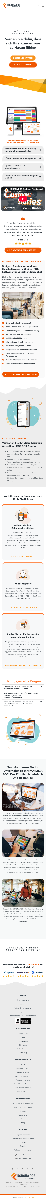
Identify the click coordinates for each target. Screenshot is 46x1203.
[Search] (38, 6)
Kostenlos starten (23, 58)
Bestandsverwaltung (23, 1076)
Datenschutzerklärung (14, 1182)
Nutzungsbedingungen (31, 1182)
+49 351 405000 (23, 1155)
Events (23, 1111)
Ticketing (23, 1053)
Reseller (23, 1146)
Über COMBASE (23, 1000)
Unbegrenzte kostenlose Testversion (17, 806)
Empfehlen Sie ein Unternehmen (23, 1015)
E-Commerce (23, 1041)
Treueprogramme (23, 1080)
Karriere (23, 1004)
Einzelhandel (23, 1034)
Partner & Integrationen (23, 1008)
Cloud (23, 1037)
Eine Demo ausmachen (23, 65)
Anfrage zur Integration (23, 1150)
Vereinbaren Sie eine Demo (23, 1138)
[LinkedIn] (22, 1169)
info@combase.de (24, 1159)
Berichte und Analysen (23, 1084)
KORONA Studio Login (23, 1107)
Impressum (23, 1184)
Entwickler (23, 1142)
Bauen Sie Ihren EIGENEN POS (20, 902)
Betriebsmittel (23, 1098)
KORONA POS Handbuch (23, 1103)
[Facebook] (12, 1169)
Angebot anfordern (23, 1135)
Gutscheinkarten (23, 1069)
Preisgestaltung (23, 1012)
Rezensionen (23, 1115)
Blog (23, 1122)
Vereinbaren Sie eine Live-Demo (21, 853)
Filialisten (23, 1045)
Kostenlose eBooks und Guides (23, 1119)
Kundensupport (23, 1091)
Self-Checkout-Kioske (23, 1088)
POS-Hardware (23, 1072)
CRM (23, 1065)
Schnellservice (23, 1049)
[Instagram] (17, 1169)
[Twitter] (32, 1169)
